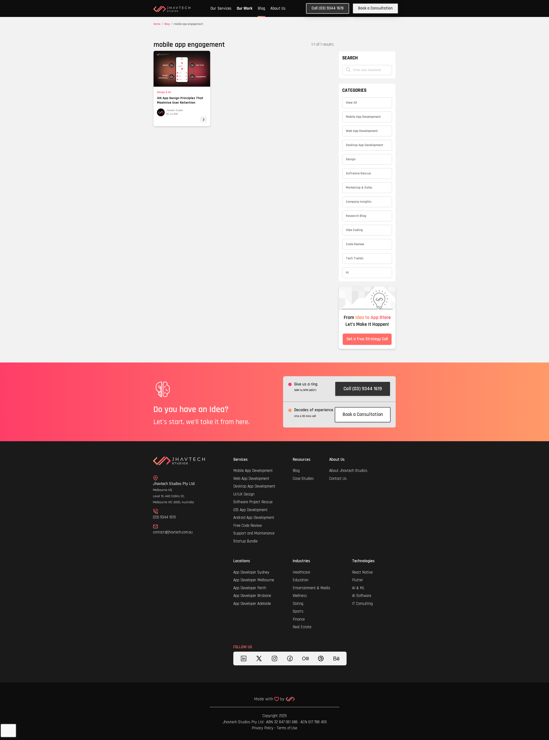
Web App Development (251, 478)
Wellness (300, 595)
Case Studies (303, 478)
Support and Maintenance (253, 533)
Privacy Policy (262, 728)
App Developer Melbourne (253, 580)
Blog (261, 8)
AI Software (361, 595)
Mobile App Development (253, 470)
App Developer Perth (249, 588)
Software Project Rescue (253, 502)
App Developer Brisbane (252, 595)
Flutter (357, 580)
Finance (299, 619)
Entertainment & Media (312, 588)
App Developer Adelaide (252, 603)
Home (157, 24)
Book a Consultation (375, 8)
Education (300, 580)
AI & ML (358, 588)
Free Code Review (247, 525)
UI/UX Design (243, 494)
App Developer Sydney (251, 572)
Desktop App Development (254, 486)
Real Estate (302, 627)
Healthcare (302, 572)
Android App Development (253, 517)
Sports (298, 611)
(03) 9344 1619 (164, 517)
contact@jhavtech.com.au (173, 532)
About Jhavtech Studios (348, 470)
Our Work (245, 8)
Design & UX (164, 92)
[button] (221, 9)
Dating (298, 603)
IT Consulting (362, 603)
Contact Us (338, 478)
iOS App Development (250, 510)
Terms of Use (287, 728)
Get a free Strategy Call (367, 339)
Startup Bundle (245, 541)
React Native (362, 572)
